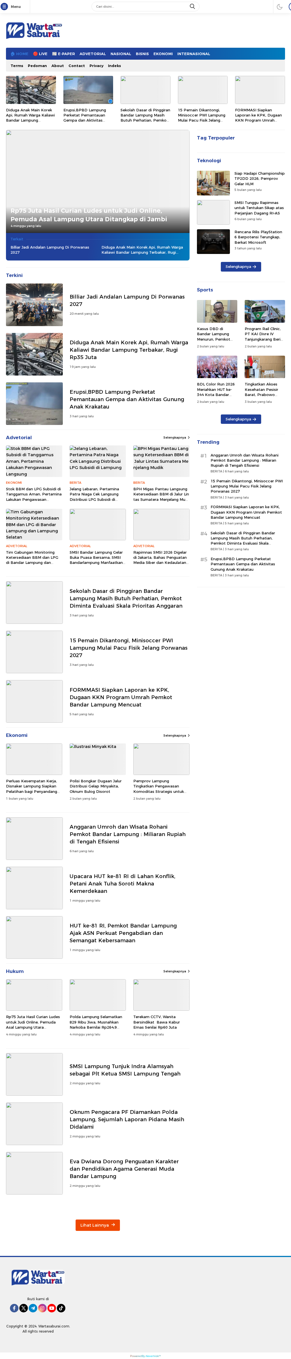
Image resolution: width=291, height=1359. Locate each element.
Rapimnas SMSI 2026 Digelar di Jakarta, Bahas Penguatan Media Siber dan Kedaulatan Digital (160, 560)
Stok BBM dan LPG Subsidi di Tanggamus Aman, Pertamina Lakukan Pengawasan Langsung (34, 497)
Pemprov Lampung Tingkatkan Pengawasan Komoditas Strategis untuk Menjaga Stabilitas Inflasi (158, 789)
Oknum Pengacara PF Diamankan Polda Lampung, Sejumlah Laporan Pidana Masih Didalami (127, 1119)
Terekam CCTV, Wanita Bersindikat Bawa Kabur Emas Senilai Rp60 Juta (156, 1021)
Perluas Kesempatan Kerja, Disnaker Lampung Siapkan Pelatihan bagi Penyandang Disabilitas (31, 789)
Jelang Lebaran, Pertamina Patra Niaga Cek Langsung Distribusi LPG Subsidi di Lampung (94, 497)
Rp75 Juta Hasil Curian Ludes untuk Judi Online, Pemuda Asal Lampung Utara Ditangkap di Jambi (89, 215)
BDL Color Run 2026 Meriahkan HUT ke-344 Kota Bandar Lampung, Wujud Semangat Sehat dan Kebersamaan (216, 397)
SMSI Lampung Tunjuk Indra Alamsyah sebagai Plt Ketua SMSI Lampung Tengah (125, 1070)
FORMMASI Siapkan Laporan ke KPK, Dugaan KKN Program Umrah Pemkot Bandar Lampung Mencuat (259, 120)
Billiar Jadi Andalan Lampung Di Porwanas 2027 (50, 250)
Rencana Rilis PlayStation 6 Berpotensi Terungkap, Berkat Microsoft (258, 237)
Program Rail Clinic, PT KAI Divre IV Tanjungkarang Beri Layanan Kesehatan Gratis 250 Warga (263, 339)
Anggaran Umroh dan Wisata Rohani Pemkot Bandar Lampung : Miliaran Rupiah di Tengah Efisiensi (128, 834)
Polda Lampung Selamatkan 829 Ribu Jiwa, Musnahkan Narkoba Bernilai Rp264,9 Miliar (96, 1024)
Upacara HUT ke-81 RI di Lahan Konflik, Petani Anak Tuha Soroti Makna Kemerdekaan (122, 883)
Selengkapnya (174, 437)
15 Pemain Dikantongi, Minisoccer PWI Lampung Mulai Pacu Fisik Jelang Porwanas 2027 (201, 118)
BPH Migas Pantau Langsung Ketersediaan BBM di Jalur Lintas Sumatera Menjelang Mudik (161, 497)
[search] (192, 6)
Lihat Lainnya (95, 1225)
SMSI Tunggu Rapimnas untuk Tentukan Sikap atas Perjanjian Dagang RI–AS (259, 207)
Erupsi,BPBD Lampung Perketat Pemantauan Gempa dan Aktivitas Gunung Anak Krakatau (84, 118)
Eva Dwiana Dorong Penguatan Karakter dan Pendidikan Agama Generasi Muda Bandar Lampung (124, 1168)
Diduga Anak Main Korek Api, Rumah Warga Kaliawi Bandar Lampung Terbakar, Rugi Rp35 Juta (30, 118)
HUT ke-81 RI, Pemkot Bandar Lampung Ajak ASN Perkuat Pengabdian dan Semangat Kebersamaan (123, 933)
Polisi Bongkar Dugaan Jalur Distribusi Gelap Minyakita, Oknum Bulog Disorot (96, 786)
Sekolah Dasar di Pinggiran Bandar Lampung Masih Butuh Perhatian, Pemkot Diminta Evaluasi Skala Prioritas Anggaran (145, 120)
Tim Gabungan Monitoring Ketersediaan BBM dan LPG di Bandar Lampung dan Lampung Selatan (32, 560)
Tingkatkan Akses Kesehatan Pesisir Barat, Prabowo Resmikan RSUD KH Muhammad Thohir (263, 394)
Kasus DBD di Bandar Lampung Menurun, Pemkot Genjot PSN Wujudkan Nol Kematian (213, 341)
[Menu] (5, 7)
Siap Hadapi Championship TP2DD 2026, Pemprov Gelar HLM (259, 178)
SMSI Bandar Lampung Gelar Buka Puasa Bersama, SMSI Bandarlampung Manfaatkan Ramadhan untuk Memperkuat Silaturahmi (96, 562)
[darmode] (279, 6)
